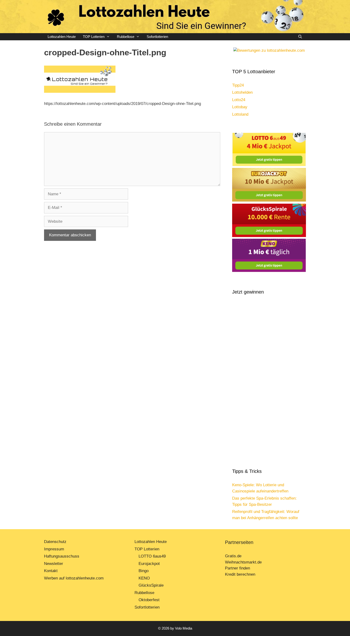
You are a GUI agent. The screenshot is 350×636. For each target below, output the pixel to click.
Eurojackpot (149, 563)
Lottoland (240, 114)
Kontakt (51, 571)
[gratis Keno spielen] (269, 271)
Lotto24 (238, 100)
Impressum (54, 549)
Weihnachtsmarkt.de (243, 562)
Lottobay (239, 107)
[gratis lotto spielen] (269, 165)
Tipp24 (238, 85)
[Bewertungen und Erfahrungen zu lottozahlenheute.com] (269, 50)
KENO (144, 578)
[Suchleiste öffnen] (300, 36)
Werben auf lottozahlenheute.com (74, 578)
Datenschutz (55, 541)
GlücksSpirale (151, 585)
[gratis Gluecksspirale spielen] (269, 235)
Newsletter (53, 563)
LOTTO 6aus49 (152, 556)
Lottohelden (242, 92)
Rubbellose (125, 37)
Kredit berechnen (240, 574)
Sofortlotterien (157, 37)
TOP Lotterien (94, 37)
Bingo (144, 571)
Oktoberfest (149, 600)
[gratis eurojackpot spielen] (269, 200)
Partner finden (238, 568)
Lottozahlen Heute (62, 37)
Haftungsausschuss (61, 556)
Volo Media (183, 628)
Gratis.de (233, 556)
